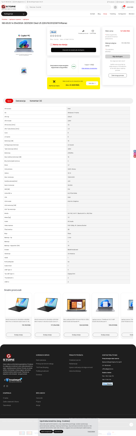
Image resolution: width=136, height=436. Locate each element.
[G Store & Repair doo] (8, 7)
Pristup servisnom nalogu (44, 364)
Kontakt (92, 14)
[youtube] (135, 156)
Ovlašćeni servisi (75, 360)
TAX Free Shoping (42, 367)
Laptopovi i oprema (15, 19)
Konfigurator (122, 14)
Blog (99, 14)
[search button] (27, 7)
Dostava (39, 375)
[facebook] (135, 151)
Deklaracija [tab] (20, 101)
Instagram (121, 2)
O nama (5, 398)
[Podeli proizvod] (83, 31)
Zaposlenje (7, 405)
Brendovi (131, 14)
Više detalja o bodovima (89, 68)
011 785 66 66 (7, 2)
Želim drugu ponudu (118, 75)
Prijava (38, 402)
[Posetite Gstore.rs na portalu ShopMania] (107, 384)
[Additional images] (24, 71)
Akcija (105, 14)
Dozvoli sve (58, 431)
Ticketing (113, 14)
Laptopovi (26, 19)
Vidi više (91, 83)
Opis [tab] (9, 101)
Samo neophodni (46, 431)
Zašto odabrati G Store (11, 402)
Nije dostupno (118, 56)
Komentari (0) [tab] (36, 101)
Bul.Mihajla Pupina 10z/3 (36, 2)
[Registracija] (115, 7)
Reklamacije (73, 364)
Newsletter (131, 2)
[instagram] (135, 154)
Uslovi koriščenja (75, 371)
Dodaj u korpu (18, 335)
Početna (4, 19)
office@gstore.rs (20, 2)
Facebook (112, 2)
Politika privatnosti (42, 371)
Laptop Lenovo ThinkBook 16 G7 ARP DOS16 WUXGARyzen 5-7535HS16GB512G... (103, 322)
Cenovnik (39, 398)
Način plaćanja (41, 360)
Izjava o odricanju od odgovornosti (81, 367)
